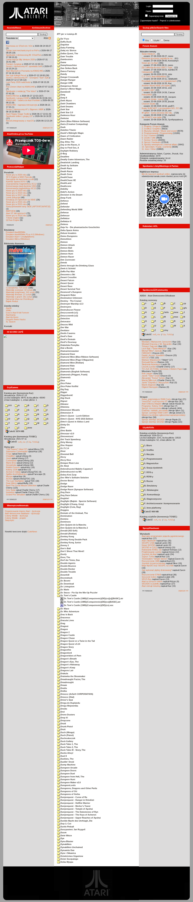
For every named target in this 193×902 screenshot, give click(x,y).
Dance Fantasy (67, 71)
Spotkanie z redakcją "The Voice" (21, 91)
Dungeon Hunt (67, 779)
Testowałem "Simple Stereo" (154, 559)
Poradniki (9, 172)
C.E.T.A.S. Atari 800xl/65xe (154, 76)
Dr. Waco (64, 609)
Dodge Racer (66, 486)
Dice (62, 380)
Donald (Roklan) (68, 534)
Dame (63, 62)
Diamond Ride (67, 366)
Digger (63, 392)
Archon (9, 479)
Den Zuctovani (67, 260)
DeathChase (66, 177)
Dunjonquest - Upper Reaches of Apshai (80, 818)
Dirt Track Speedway (70, 439)
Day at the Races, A (70, 145)
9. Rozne (148, 481)
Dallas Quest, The (69, 53)
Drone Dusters (67, 714)
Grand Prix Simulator (15, 494)
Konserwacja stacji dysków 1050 (21, 186)
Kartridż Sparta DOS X (16, 181)
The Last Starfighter (15, 481)
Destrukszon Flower (70, 310)
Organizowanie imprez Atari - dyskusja (22, 511)
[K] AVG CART (148, 90)
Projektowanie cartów (151, 552)
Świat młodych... (149, 54)
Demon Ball (66, 248)
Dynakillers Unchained (71, 847)
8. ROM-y (148, 476)
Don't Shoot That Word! (72, 551)
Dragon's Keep (67, 667)
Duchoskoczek (67, 738)
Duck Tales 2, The (69, 747)
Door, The (65, 557)
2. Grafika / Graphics (151, 129)
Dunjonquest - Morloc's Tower (75, 806)
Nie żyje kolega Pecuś (16, 75)
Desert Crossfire (68, 277)
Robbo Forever (13, 467)
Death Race (66, 168)
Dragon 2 (65, 632)
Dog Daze (65, 492)
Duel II (63, 756)
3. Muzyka (149, 454)
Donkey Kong (67, 536)
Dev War (64, 327)
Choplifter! (10, 456)
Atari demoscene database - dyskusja (22, 513)
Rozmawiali (145, 339)
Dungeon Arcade (68, 768)
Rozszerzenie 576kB (151, 575)
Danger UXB (66, 83)
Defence (64, 201)
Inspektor (10, 492)
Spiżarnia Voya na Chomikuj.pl (19, 299)
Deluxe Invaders (68, 233)
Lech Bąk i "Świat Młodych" (154, 348)
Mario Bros (11, 463)
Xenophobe (11, 465)
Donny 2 (64, 545)
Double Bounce (68, 566)
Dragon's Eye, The (69, 662)
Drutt (63, 729)
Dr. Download (67, 584)
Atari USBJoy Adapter (152, 404)
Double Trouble (68, 572)
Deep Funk (65, 198)
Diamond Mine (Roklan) (72, 363)
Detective (65, 318)
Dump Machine (67, 765)
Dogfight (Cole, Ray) (70, 507)
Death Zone (66, 174)
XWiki (8, 310)
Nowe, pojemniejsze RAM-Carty (156, 399)
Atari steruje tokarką (151, 586)
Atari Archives (12, 317)
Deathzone (65, 186)
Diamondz (65, 377)
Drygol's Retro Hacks (16, 319)
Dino (62, 427)
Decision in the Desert (71, 195)
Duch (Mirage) (67, 732)
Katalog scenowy (148, 300)
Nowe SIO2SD (148, 545)
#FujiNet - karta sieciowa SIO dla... (157, 113)
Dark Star (65, 109)
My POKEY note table (152, 117)
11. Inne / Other (149, 149)
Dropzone (65, 720)
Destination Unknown (71, 298)
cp (184, 303)
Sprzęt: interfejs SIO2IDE (153, 419)
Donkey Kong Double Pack (73, 539)
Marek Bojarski (148, 385)
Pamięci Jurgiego (14, 64)
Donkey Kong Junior (70, 542)
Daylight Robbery (69, 151)
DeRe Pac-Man (67, 271)
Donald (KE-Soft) (68, 530)
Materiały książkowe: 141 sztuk (20, 292)
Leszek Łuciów (148, 367)
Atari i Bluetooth (149, 540)
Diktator (64, 404)
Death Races (66, 171)
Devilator (64, 330)
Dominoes (65, 522)
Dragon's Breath (68, 659)
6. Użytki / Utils (148, 138)
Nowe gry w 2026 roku (16, 175)
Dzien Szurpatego (69, 859)
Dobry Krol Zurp (68, 475)
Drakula (64, 673)
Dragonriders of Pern (70, 656)
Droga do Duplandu (70, 703)
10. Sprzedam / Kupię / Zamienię (156, 147)
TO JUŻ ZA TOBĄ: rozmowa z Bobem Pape (162, 369)
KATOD (145, 357)
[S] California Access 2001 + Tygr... (158, 67)
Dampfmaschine (68, 65)
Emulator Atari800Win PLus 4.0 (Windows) (25, 234)
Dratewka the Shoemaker (72, 676)
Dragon (64, 629)
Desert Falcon (67, 280)
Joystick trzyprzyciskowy (153, 563)
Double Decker (67, 569)
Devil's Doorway (68, 342)
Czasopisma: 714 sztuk (17, 288)
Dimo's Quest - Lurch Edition (75, 416)
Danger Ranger (67, 80)
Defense (64, 212)
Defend (64, 204)
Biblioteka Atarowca (14, 243)
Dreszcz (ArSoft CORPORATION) (76, 694)
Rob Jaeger (147, 373)
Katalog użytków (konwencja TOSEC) (158, 517)
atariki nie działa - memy (153, 99)
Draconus (65, 617)
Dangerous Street (69, 86)
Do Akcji (64, 466)
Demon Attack (67, 245)
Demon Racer (67, 257)
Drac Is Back (66, 614)
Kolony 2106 (11, 469)
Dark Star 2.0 (66, 112)
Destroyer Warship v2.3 (71, 304)
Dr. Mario (64, 589)
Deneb (63, 262)
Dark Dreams (66, 106)
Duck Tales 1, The (69, 744)
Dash (63, 127)
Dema (166, 40)
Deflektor (65, 218)
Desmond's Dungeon (71, 292)
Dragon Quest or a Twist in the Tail (77, 641)
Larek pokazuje (13, 197)
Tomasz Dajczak (149, 346)
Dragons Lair (66, 670)
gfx (185, 308)
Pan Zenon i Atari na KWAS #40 (20, 87)
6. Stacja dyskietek (153, 468)
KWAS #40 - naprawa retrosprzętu (22, 105)
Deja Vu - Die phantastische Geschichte (80, 227)
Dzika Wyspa (66, 862)
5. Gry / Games (149, 135)
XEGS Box (147, 579)
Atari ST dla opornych (16, 213)
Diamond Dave (67, 354)
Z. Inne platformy (152, 508)
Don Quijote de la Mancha (73, 525)
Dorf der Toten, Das (70, 560)
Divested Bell (67, 454)
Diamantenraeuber (69, 351)
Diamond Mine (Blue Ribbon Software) (79, 357)
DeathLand (65, 183)
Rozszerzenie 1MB (150, 561)
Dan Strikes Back (68, 68)
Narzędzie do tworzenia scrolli (20, 179)
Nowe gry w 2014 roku (16, 215)
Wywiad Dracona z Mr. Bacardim (157, 344)
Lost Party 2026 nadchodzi (18, 82)
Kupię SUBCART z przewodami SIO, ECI (160, 108)
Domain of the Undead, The (74, 513)
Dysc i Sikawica (68, 853)
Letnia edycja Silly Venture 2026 (20, 59)
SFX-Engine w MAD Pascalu (19, 177)
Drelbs (63, 691)
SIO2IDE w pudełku (151, 584)
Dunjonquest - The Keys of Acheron (78, 815)
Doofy (63, 554)
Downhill (64, 575)
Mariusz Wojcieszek (151, 360)
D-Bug (63, 153)
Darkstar (64, 118)
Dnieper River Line (69, 463)
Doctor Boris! (67, 480)
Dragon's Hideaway (70, 664)
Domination (66, 516)
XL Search (10, 322)
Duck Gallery (66, 741)
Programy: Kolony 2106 (152, 406)
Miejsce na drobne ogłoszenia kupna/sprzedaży (163, 415)
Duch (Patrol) (67, 735)
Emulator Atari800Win (15, 232)
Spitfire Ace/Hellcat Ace (16, 474)
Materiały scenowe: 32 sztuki (19, 290)
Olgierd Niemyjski (150, 387)
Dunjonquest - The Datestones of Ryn (79, 812)
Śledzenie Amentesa (151, 364)
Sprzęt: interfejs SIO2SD (153, 422)
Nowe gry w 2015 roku (16, 204)
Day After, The (67, 142)
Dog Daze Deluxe (68, 495)
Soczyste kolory (149, 577)
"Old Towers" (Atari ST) (17, 449)
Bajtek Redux (12, 301)
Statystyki (9, 520)
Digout (63, 401)
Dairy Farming (67, 47)
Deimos (64, 224)
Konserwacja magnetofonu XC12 (21, 188)
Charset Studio (148, 104)
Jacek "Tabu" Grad (150, 376)
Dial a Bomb (66, 348)
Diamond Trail (67, 369)
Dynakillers (65, 844)
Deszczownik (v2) (69, 316)
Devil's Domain (67, 339)
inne (29, 428)
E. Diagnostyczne (153, 499)
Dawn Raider (66, 139)
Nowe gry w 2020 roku (16, 190)
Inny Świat (10, 490)
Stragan (144, 397)
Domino (64, 519)
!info (166, 312)
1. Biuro (148, 445)
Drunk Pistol (66, 726)
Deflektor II (65, 221)
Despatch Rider (68, 295)
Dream (63, 685)
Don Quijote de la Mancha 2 (74, 528)
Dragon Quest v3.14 (70, 644)
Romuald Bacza (149, 362)
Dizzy (63, 457)
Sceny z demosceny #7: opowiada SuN (24, 66)
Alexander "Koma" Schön (153, 378)
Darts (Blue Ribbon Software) (75, 121)
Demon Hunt (66, 254)
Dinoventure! (67, 436)
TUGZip (35, 442)
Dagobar (64, 44)
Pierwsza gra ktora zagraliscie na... (158, 58)
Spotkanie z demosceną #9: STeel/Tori (23, 55)
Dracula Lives (67, 620)
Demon (64, 242)
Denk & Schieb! (68, 268)
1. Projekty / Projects (151, 126)
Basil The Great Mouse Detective (21, 485)
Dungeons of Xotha (70, 794)
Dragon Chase (67, 638)
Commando (11, 460)
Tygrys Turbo (148, 556)
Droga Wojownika (69, 706)
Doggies (64, 510)
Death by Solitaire (69, 165)
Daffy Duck (65, 42)
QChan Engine (12, 220)
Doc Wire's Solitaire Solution (74, 477)
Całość (13, 442)
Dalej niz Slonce (68, 50)
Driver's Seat (66, 700)
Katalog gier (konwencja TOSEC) (20, 436)
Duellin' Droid (67, 762)
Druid (63, 723)
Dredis (63, 688)
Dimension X (66, 413)
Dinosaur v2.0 (67, 433)
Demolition (65, 239)
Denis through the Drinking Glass (77, 265)
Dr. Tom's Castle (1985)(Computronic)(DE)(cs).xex (88, 605)
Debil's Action (67, 192)
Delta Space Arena (69, 230)
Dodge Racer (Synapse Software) (76, 489)
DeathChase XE (68, 180)
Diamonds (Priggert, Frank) (73, 374)
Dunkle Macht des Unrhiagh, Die (76, 821)
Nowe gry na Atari (150, 63)
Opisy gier (9, 447)
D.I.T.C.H (64, 448)
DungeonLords (68, 785)
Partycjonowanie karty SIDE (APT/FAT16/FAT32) (28, 206)
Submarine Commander (17, 451)
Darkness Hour (67, 115)
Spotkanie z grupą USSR (17, 98)
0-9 (9, 405)
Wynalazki (145, 534)
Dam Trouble (66, 56)
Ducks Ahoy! (66, 753)
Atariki (8, 308)
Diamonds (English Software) (75, 371)
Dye (62, 838)
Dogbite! (64, 498)
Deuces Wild (66, 324)
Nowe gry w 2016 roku (16, 202)
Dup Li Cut (65, 823)
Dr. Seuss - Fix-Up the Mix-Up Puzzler (78, 592)
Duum (63, 832)
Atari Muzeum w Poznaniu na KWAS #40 (24, 71)
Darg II (63, 98)
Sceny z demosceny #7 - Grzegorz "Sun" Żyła (27, 78)
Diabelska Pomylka (69, 345)
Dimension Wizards (70, 410)
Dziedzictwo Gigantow (71, 856)
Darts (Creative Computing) (74, 124)
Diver (63, 451)
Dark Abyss (66, 100)
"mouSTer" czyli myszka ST (154, 401)
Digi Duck (65, 398)
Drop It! (64, 717)
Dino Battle (66, 430)
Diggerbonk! (66, 395)
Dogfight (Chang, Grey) (72, 504)
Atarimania (10, 315)
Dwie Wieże (11, 483)
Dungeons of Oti (68, 791)
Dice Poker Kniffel (69, 386)
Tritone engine (12, 218)
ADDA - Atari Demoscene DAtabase (157, 295)
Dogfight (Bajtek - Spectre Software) (78, 501)
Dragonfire (65, 650)
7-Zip (29, 442)
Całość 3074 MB (16, 431)
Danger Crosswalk (69, 77)
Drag (62, 623)
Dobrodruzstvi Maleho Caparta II (76, 469)
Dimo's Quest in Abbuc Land (74, 421)
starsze (49, 225)
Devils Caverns (67, 333)
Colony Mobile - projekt (15, 518)
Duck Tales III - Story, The (72, 750)
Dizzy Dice (65, 460)
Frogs (8, 454)
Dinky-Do (65, 425)
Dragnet (64, 626)
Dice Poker (65, 383)
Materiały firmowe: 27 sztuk (18, 294)
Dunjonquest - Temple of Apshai (76, 809)
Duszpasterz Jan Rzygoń (72, 829)
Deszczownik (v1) (69, 312)
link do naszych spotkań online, (156, 174)
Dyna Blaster (66, 841)
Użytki (156, 40)
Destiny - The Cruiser (70, 301)
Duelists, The (67, 759)
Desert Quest (67, 283)
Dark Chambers (68, 103)
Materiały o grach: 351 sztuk (19, 297)
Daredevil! (65, 92)
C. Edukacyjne (151, 490)
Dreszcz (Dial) (67, 697)
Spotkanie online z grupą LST (19, 116)
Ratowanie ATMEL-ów (152, 550)
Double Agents (67, 563)
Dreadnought (67, 682)
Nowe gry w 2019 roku (16, 193)
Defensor (65, 215)
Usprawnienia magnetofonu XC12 (21, 184)
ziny (165, 330)
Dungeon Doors (68, 770)
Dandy (63, 74)
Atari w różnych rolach (152, 581)
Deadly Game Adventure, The (75, 159)
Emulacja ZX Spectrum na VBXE (21, 200)
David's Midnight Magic (72, 133)
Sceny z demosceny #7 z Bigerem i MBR (25, 109)
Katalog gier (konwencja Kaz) (18, 393)
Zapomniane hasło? (149, 20)
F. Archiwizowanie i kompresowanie (162, 503)
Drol (62, 712)
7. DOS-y (148, 472)
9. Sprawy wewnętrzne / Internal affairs (159, 144)
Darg (62, 95)
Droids (63, 709)
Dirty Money (66, 442)
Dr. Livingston (67, 586)
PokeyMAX (147, 95)
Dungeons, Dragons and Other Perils (78, 788)
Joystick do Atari (149, 554)
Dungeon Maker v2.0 (70, 782)
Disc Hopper (66, 445)
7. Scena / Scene (149, 140)
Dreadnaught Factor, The (72, 679)
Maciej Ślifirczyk (149, 380)
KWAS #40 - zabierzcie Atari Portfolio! (23, 100)
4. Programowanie (153, 459)
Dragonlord (66, 653)
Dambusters (66, 59)
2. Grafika (149, 450)
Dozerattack (66, 578)
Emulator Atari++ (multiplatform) (20, 237)
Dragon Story (67, 647)
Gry (147, 40)
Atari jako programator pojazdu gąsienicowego (163, 536)
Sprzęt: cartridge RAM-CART (155, 413)
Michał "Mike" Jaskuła (152, 351)
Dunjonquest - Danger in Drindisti (77, 800)
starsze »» (48, 128)
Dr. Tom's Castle (68, 595)
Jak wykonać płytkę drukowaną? (157, 570)
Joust (8, 458)
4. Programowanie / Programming (157, 133)
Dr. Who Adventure (69, 611)
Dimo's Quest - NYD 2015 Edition (76, 419)
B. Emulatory (150, 486)
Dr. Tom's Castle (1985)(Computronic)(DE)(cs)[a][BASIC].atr (93, 598)
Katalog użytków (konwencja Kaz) (157, 433)
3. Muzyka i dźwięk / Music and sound (159, 131)
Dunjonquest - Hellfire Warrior (75, 803)
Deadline (64, 156)
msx (175, 317)
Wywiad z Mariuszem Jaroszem (156, 342)
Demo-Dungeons (68, 236)
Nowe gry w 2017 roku (16, 195)
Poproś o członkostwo (170, 20)
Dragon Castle (67, 635)
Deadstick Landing (69, 162)
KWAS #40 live (12, 96)
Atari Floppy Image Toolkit (18, 114)
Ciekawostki (147, 72)
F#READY (146, 353)
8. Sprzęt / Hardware (151, 142)
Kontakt (8, 326)
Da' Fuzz (64, 39)
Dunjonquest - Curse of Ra (73, 797)
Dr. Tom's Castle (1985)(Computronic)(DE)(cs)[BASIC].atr (91, 602)
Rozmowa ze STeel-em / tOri (19, 46)
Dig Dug (64, 389)
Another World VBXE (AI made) (156, 85)
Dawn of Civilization (70, 136)
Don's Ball (65, 548)
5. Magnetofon (151, 463)
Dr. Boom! (65, 581)
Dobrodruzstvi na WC (71, 472)
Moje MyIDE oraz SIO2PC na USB (157, 565)
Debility (64, 189)
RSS (46, 38)
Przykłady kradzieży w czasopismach (159, 81)
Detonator (65, 321)
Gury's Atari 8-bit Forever (17, 312)
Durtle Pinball (67, 826)
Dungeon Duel (67, 773)
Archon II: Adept (13, 472)
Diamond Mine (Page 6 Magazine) (76, 360)
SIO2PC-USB (148, 543)
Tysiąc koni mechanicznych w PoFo (22, 50)
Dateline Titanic (68, 130)
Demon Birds (67, 251)
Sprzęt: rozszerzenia (151, 408)
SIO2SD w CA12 (149, 547)
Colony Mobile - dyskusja (16, 516)
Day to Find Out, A (69, 148)
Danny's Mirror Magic (70, 89)
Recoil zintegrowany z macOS (20, 121)
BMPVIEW (10, 211)
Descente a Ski (67, 274)
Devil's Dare (66, 336)
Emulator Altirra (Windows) (18, 239)
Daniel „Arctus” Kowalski (153, 355)
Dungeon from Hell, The (72, 776)
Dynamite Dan (67, 850)
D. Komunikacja (152, 494)
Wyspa (9, 476)
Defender (65, 207)
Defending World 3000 (71, 209)
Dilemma (64, 407)
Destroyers (65, 307)
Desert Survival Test (70, 289)
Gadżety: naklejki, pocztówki (155, 410)
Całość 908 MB (151, 511)
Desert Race (66, 286)
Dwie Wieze (66, 835)
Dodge (63, 483)
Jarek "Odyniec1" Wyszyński (155, 382)
